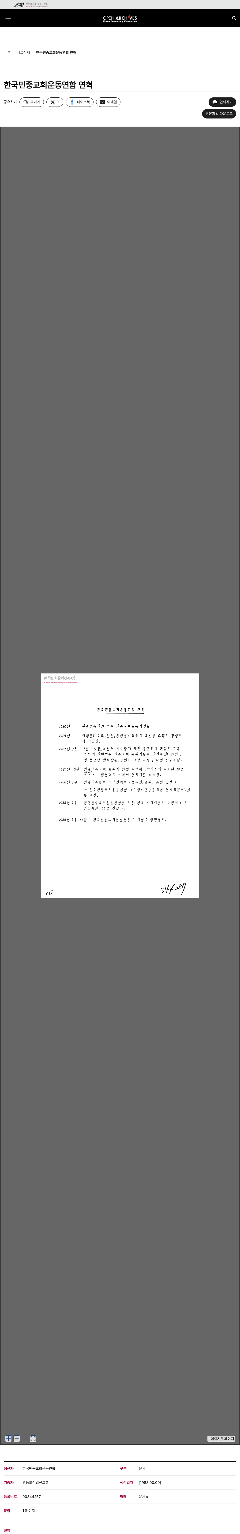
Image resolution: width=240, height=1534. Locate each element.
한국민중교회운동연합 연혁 (56, 52)
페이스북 (83, 102)
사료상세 (23, 52)
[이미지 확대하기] (8, 1438)
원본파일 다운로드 (219, 113)
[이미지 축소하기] (16, 1438)
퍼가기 (35, 102)
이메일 (112, 102)
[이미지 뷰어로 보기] (33, 1438)
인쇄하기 (226, 102)
